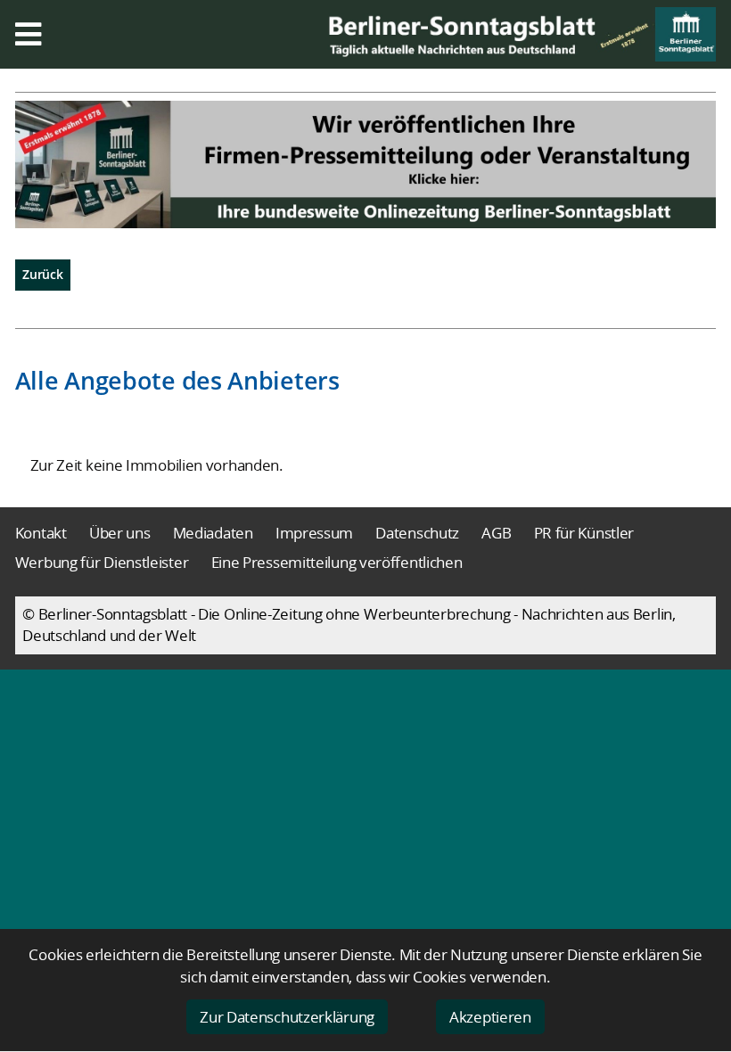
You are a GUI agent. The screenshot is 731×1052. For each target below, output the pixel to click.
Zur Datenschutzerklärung (287, 1017)
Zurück (42, 274)
